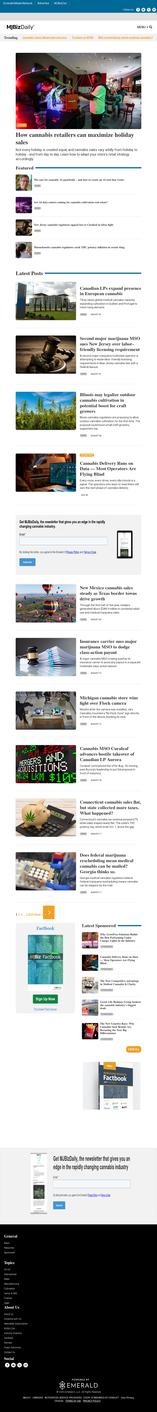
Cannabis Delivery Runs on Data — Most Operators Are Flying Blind (108, 468)
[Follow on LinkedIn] (143, 10)
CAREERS (38, 1397)
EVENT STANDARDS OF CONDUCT (101, 1397)
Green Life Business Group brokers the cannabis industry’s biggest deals (120, 1005)
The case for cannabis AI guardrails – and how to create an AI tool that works (79, 180)
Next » (38, 914)
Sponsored (106, 947)
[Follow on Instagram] (154, 10)
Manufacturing (11, 1284)
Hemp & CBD (10, 1293)
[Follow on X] (149, 10)
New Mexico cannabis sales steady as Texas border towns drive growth (108, 593)
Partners (8, 1343)
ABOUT (27, 1397)
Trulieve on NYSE (82, 37)
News (37, 186)
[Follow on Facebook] (138, 10)
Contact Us (9, 1352)
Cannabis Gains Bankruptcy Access (44, 37)
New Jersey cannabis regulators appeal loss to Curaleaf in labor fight (73, 225)
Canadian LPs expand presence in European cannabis (110, 291)
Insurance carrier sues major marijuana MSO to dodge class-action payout (108, 646)
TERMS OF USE (73, 1401)
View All (133, 1049)
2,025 (30, 914)
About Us (8, 1314)
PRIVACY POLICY (92, 1401)
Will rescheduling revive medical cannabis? (125, 37)
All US (7, 1269)
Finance (8, 1298)
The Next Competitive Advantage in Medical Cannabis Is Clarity (119, 982)
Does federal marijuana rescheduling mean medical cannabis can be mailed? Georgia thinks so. (106, 863)
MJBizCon (60, 3)
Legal (6, 1303)
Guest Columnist (12, 1347)
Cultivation (9, 1289)
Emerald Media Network (17, 3)
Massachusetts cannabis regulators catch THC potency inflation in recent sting (79, 247)
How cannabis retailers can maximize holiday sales (75, 138)
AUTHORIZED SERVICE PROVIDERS (63, 1397)
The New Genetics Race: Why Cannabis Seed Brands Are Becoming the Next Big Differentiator (117, 1028)
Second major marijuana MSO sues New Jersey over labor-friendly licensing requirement (110, 344)
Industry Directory (13, 1333)
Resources (9, 1248)
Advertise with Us (12, 1319)
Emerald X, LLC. (73, 1392)
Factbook (8, 1338)
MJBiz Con (9, 1328)
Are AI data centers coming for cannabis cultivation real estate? (71, 202)
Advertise (43, 3)
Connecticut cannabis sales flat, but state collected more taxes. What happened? (110, 807)
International (10, 1274)
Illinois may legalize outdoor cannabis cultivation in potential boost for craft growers (108, 402)
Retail (7, 1279)
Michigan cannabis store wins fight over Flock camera (109, 700)
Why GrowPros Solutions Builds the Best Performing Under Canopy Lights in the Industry (118, 937)
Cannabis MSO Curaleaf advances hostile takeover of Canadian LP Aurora (107, 754)
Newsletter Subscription (16, 1324)
